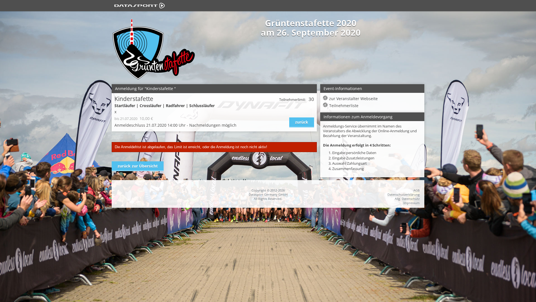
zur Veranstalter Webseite (353, 98)
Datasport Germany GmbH (268, 194)
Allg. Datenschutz (407, 199)
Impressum (411, 203)
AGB (416, 190)
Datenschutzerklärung (403, 194)
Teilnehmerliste (343, 105)
